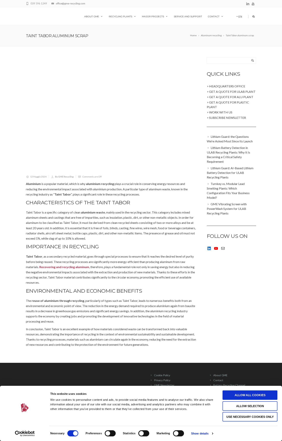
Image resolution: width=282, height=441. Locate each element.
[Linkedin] (248, 4)
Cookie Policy (162, 375)
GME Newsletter (164, 385)
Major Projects (153, 16)
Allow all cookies (250, 395)
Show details (200, 433)
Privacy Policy (162, 380)
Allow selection (250, 406)
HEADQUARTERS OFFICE (227, 86)
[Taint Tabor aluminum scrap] (111, 114)
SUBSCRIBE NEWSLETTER (227, 117)
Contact (213, 16)
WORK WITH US (220, 112)
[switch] (110, 433)
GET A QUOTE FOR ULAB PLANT (232, 91)
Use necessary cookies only (250, 416)
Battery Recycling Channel (229, 385)
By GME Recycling (64, 176)
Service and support (188, 16)
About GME (91, 16)
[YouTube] (253, 4)
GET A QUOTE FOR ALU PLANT (231, 97)
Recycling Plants (120, 16)
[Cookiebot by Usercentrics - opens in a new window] (25, 433)
